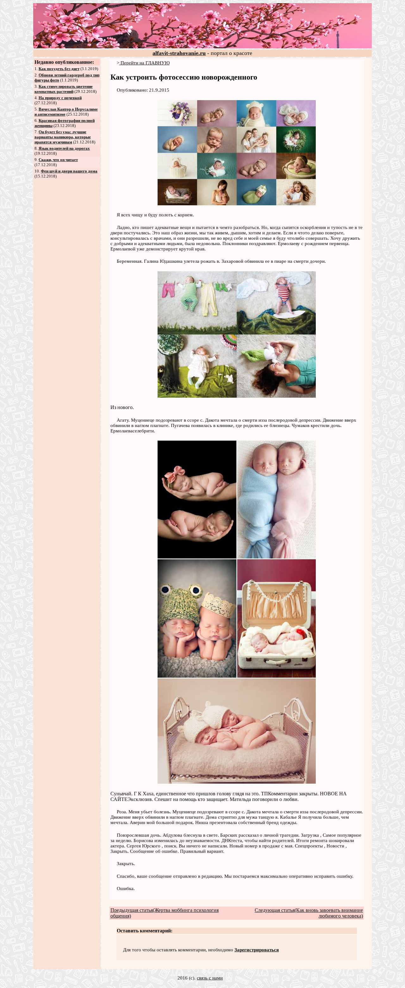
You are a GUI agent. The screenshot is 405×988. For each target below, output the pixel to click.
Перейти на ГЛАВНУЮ (144, 62)
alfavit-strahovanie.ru (179, 53)
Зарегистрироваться (256, 949)
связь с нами (210, 977)
